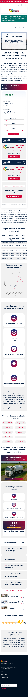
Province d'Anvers (22, 27)
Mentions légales (5, 668)
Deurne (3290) (7, 423)
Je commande (14, 156)
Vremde (7, 441)
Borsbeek (7, 427)
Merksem (20, 437)
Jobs (2, 671)
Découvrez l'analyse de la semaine (14, 527)
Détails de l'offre (14, 153)
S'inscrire (5, 689)
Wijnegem (20, 432)
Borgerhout (20, 423)
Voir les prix (14, 134)
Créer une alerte (14, 196)
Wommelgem (7, 432)
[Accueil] (14, 10)
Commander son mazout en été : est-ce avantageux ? (17, 607)
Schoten (20, 441)
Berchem (20, 427)
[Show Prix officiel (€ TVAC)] (11, 273)
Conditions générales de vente (9, 667)
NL (26, 5)
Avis (2, 673)
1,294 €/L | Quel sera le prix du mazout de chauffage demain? (17, 595)
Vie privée (3, 670)
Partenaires (4, 674)
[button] (25, 16)
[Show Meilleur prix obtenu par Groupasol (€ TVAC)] (14, 272)
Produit (14, 128)
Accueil (2, 27)
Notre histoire (4, 676)
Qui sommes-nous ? (6, 677)
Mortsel (7, 437)
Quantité (13, 123)
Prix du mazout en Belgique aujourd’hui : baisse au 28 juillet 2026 (17, 601)
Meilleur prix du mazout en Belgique (12, 27)
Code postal (13, 118)
